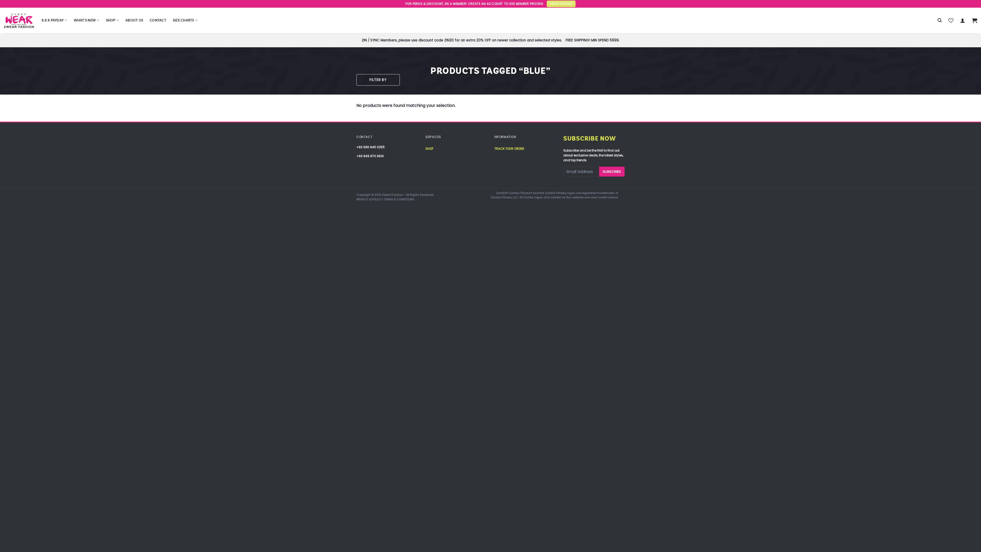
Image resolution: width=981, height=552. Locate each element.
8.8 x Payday (53, 20)
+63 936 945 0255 (370, 147)
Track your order (509, 148)
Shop (110, 20)
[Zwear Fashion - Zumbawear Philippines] (19, 20)
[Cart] (974, 20)
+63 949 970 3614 (370, 156)
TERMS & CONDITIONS (399, 199)
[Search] (940, 20)
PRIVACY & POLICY (369, 199)
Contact (158, 20)
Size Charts (183, 20)
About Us (134, 20)
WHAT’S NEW (85, 20)
